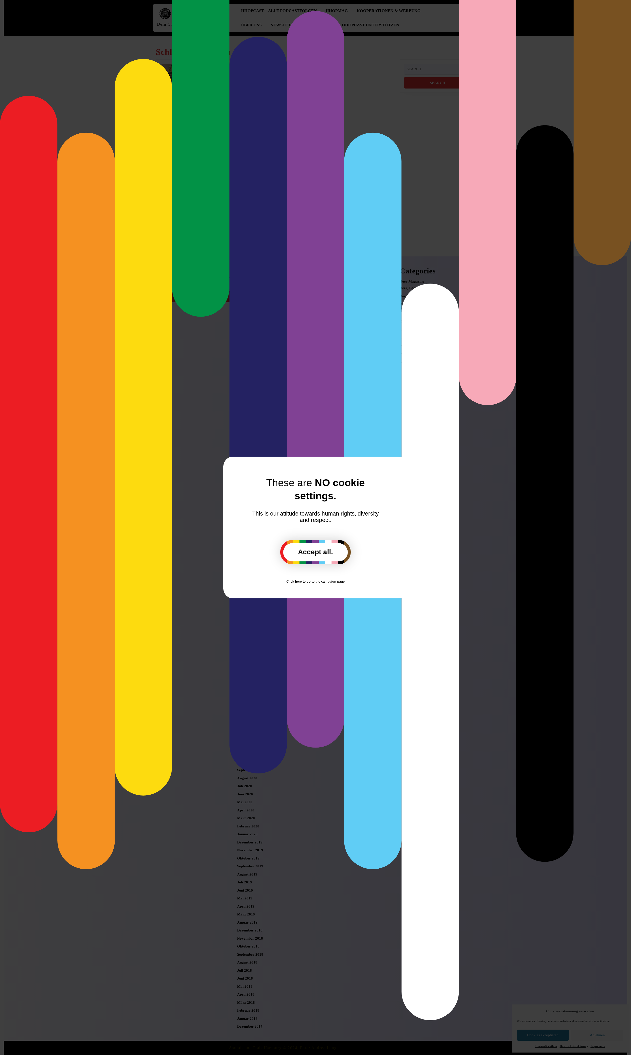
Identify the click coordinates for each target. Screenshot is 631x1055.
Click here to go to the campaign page (315, 581)
